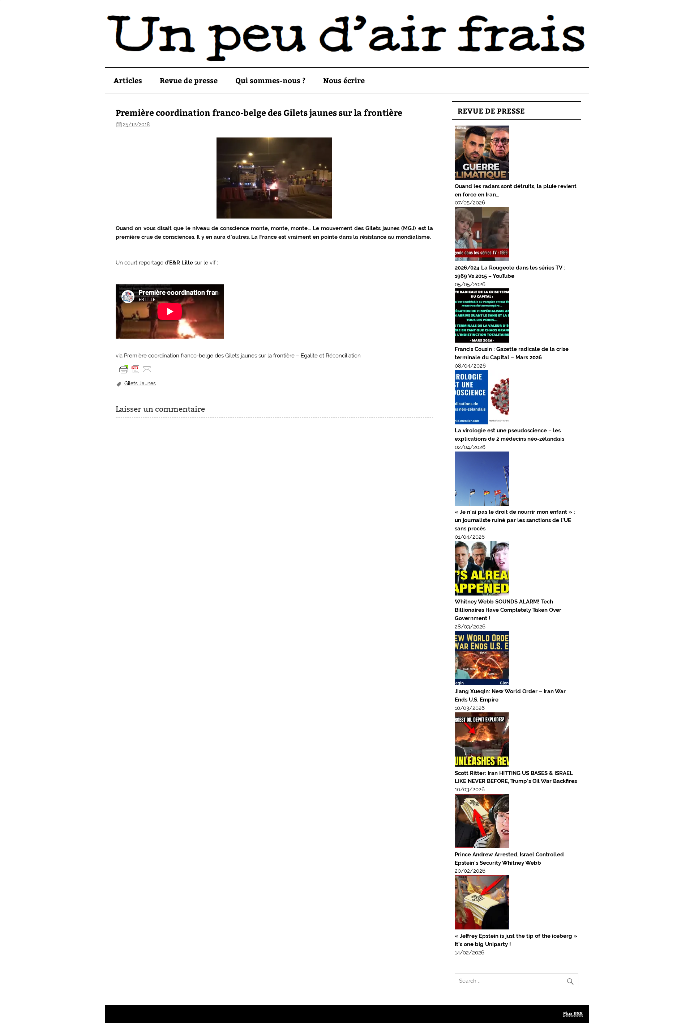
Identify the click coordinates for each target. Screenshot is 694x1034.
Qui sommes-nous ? (270, 80)
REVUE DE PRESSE (491, 110)
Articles (127, 80)
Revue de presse (189, 80)
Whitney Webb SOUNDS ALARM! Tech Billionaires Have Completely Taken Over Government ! (508, 610)
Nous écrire (344, 80)
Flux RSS (573, 1013)
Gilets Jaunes (140, 383)
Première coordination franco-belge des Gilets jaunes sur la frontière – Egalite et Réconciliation (242, 355)
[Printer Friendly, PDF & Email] (135, 369)
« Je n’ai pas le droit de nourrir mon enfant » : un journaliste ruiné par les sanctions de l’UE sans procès (515, 520)
